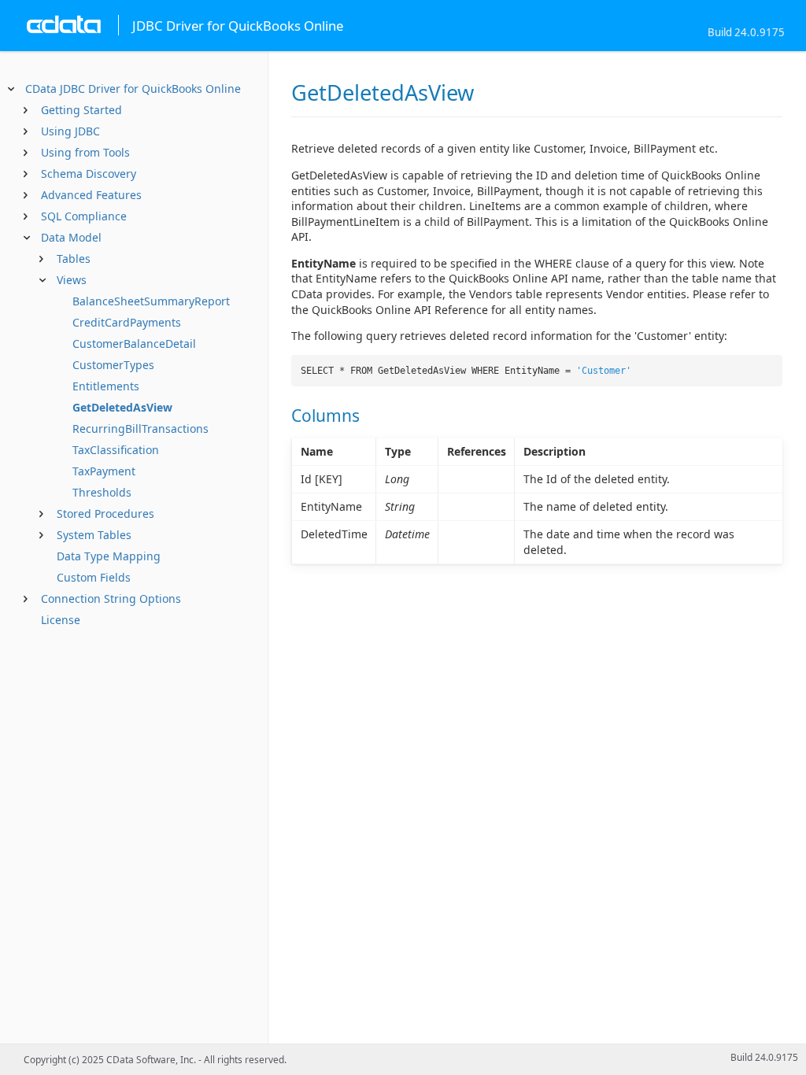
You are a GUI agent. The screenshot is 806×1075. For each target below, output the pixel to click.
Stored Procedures (105, 513)
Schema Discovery (88, 173)
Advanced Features (91, 194)
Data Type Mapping (109, 556)
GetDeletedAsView (122, 407)
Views (72, 279)
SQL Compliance (84, 216)
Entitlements (105, 386)
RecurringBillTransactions (140, 428)
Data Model (71, 237)
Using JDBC (70, 131)
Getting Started (81, 109)
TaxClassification (115, 449)
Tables (74, 258)
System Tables (94, 534)
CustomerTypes (113, 364)
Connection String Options (111, 598)
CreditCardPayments (126, 322)
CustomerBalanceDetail (134, 343)
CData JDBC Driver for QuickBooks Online (133, 88)
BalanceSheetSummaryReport (151, 301)
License (60, 619)
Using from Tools (85, 152)
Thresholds (101, 492)
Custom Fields (94, 577)
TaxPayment (103, 471)
